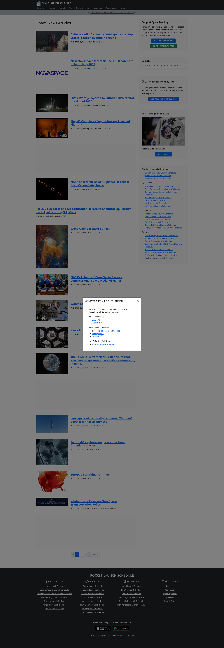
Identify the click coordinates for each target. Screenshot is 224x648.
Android (96, 322)
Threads (96, 336)
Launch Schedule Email (103, 344)
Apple (95, 320)
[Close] (138, 301)
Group (116, 331)
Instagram (97, 333)
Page (104, 331)
